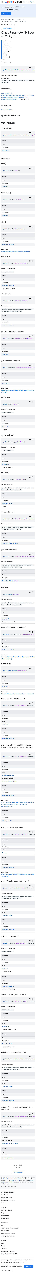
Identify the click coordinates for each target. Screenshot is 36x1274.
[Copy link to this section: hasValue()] (11, 588)
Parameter (5, 186)
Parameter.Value (7, 503)
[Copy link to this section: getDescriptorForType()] (21, 361)
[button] (18, 116)
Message (4, 853)
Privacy (12, 1260)
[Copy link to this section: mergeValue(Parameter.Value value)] (30, 881)
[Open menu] (2, 2)
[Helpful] (11, 24)
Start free (6, 14)
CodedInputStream (8, 775)
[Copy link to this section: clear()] (8, 222)
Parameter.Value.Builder (10, 543)
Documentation (10, 19)
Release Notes (5, 1215)
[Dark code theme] (30, 67)
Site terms (18, 1260)
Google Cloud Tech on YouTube (9, 1254)
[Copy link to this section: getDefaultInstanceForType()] (25, 332)
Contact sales (5, 1203)
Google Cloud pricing (6, 1197)
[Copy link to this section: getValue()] (11, 473)
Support (3, 1213)
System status (5, 1218)
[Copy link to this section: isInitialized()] (12, 664)
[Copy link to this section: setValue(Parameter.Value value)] (28, 1052)
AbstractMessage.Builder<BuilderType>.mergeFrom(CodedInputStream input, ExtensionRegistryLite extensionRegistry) (17, 804)
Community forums (6, 1210)
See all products (5, 1195)
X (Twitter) (4, 1248)
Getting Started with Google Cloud (10, 1228)
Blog (2, 1243)
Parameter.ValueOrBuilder (10, 581)
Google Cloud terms (28, 1260)
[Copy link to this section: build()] (7, 164)
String (4, 427)
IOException (6, 821)
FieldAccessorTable (8, 650)
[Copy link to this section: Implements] (13, 106)
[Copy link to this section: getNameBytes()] (15, 435)
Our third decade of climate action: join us (13, 1262)
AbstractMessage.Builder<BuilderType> (15, 97)
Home (2, 19)
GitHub (3, 1225)
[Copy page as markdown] (19, 36)
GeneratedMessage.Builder (9, 99)
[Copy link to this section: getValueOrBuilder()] (18, 550)
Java (23, 7)
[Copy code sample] (32, 67)
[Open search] (24, 2)
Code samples (5, 1230)
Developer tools (20, 19)
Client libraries (12, 10)
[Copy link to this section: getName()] (11, 397)
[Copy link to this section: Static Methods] (17, 123)
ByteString (5, 464)
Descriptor (5, 150)
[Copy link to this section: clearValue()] (12, 294)
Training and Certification (8, 1236)
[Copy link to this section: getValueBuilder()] (16, 512)
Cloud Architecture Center (8, 1233)
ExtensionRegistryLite (9, 781)
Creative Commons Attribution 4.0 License (13, 1178)
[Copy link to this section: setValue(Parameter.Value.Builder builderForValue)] (10, 1110)
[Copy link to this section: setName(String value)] (20, 936)
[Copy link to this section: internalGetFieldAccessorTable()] (27, 627)
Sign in (32, 2)
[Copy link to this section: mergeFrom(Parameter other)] (26, 699)
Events (3, 1246)
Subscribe (28, 1266)
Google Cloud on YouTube (8, 1251)
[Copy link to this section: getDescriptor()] (15, 128)
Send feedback (7, 28)
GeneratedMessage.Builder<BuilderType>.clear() (15, 251)
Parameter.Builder (8, 244)
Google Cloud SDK (12, 7)
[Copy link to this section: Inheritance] (13, 89)
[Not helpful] (14, 24)
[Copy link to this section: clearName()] (12, 257)
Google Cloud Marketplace (8, 1200)
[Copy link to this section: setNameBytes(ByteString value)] (28, 995)
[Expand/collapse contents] (11, 41)
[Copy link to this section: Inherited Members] (22, 116)
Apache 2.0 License (15, 1180)
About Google (5, 1260)
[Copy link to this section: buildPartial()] (12, 193)
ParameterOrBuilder (7, 110)
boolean (4, 619)
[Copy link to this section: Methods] (11, 159)
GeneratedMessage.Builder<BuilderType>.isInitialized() (17, 694)
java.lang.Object (5, 93)
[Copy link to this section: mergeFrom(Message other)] (25, 828)
